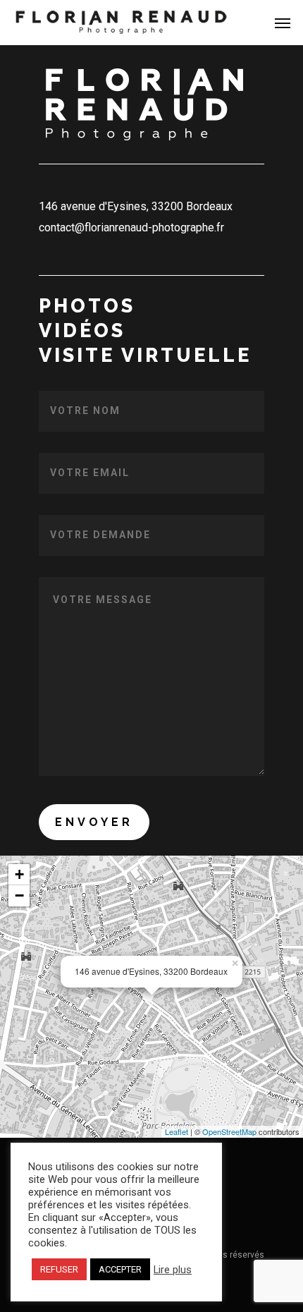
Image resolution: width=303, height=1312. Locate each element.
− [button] (19, 895)
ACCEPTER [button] (120, 1269)
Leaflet (176, 1131)
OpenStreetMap (229, 1131)
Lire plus (173, 1269)
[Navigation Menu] (282, 23)
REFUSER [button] (59, 1269)
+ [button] (19, 874)
